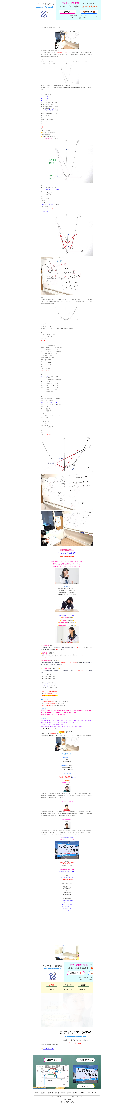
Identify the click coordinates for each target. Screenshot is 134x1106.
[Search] (96, 17)
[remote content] (67, 927)
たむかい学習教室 (44, 4)
